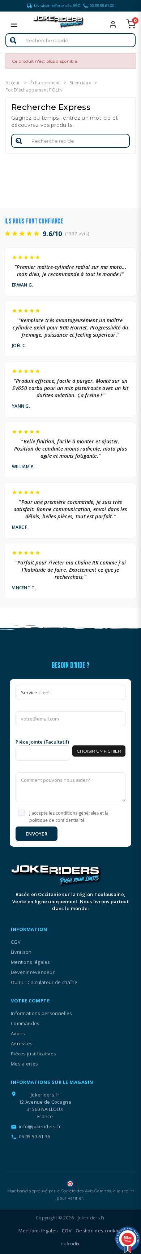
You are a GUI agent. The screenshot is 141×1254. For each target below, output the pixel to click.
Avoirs (18, 1033)
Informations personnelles (41, 1013)
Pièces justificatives (33, 1053)
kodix (73, 1243)
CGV (16, 942)
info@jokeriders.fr (40, 1126)
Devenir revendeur (33, 972)
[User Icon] (117, 24)
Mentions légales (30, 962)
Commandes (25, 1023)
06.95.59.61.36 (102, 5)
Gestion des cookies (99, 1230)
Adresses (22, 1043)
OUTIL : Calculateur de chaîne (44, 982)
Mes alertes (24, 1063)
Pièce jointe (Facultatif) (42, 742)
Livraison (21, 952)
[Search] (13, 40)
